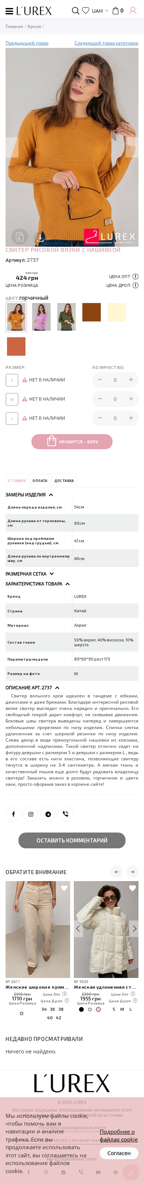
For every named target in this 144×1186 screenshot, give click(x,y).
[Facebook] (13, 813)
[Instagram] (30, 813)
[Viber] (65, 813)
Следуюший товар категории (106, 43)
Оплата (39, 481)
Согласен (119, 1153)
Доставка (64, 481)
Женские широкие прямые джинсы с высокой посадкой (38, 986)
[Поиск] (77, 10)
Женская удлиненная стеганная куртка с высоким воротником (106, 986)
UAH (97, 10)
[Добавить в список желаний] (64, 888)
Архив (34, 26)
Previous (12, 147)
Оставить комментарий (72, 840)
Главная (14, 26)
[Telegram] (48, 813)
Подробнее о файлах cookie (119, 1135)
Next (132, 147)
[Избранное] (85, 10)
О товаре (17, 481)
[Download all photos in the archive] (19, 236)
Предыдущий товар (27, 43)
